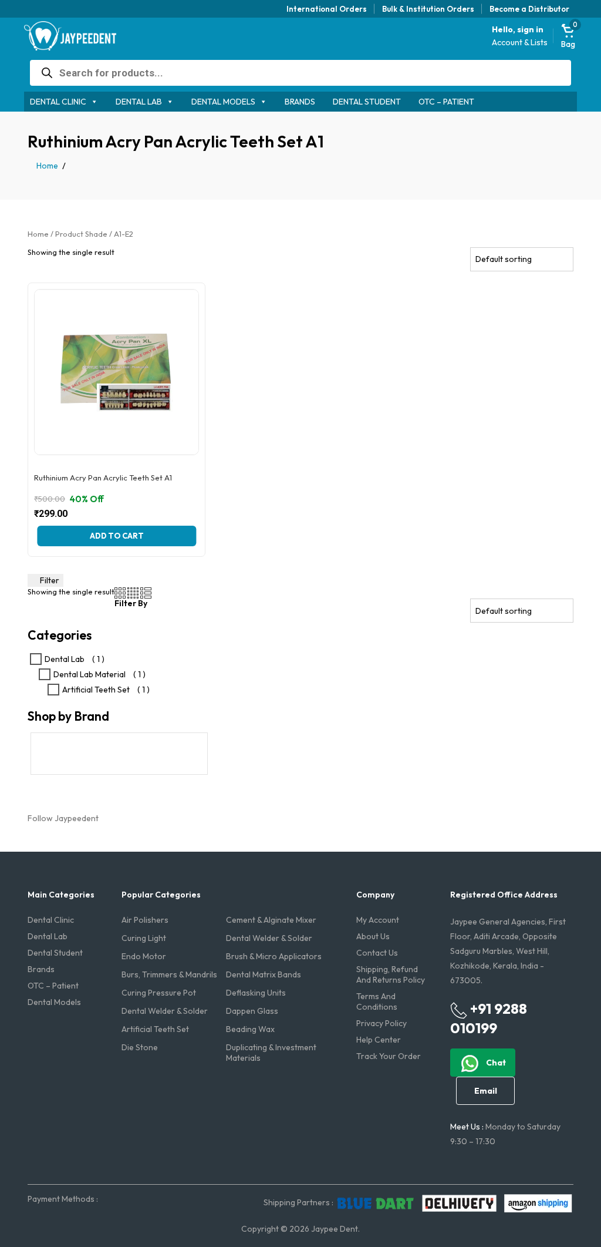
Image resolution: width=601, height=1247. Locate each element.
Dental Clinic (58, 101)
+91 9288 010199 (488, 1018)
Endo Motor (143, 956)
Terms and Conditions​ (376, 1001)
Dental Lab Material (89, 674)
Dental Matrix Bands (263, 974)
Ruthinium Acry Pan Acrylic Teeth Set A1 (103, 477)
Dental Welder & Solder (269, 938)
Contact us (377, 952)
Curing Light (143, 938)
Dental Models (223, 101)
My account (377, 920)
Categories (60, 635)
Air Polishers (144, 920)
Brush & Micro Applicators (274, 956)
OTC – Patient (446, 101)
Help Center (378, 1039)
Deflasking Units (256, 992)
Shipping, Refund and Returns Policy (390, 974)
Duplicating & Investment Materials (271, 1052)
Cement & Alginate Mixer (271, 920)
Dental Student (367, 101)
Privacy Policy (381, 1023)
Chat (495, 1062)
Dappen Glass (252, 1011)
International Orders (326, 9)
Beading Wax (250, 1029)
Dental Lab (139, 101)
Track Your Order (388, 1056)
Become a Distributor (529, 9)
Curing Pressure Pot (158, 992)
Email (485, 1090)
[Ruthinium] (119, 753)
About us (373, 936)
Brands (300, 101)
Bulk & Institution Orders (428, 9)
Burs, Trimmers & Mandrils (169, 974)
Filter (48, 580)
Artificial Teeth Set (96, 689)
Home (47, 165)
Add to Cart (117, 535)
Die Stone (139, 1047)
